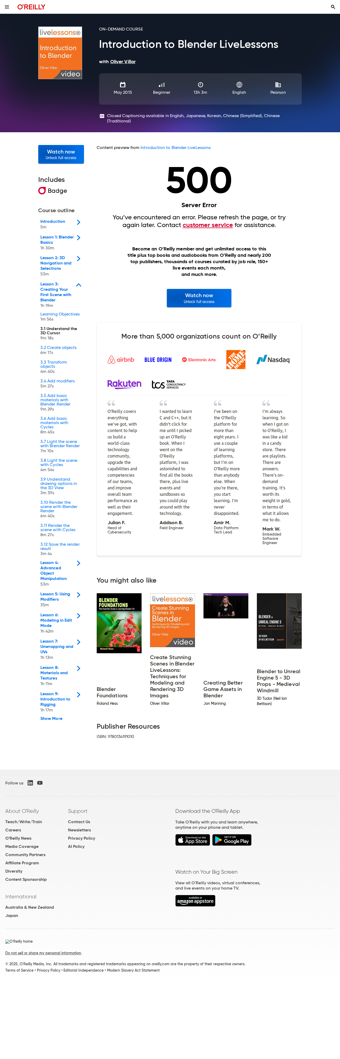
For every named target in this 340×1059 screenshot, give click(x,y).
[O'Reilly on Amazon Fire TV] (195, 905)
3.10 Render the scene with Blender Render (58, 509)
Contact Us (79, 822)
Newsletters (79, 830)
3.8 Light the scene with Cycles (59, 465)
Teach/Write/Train (23, 822)
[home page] (31, 7)
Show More (51, 718)
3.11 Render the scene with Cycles (57, 530)
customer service (208, 225)
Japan (11, 915)
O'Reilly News (18, 838)
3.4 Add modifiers (57, 383)
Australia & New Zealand (29, 907)
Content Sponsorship (26, 879)
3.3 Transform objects (53, 367)
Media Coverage (22, 846)
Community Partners (25, 854)
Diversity (13, 871)
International (20, 896)
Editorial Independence (83, 970)
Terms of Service (19, 970)
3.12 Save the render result (60, 549)
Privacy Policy (81, 838)
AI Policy (76, 846)
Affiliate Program (22, 863)
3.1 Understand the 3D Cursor (58, 333)
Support (78, 811)
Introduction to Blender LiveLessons (176, 147)
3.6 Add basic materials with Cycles (54, 425)
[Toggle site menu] (7, 7)
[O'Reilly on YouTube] (39, 782)
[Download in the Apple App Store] (192, 844)
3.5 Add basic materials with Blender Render (55, 403)
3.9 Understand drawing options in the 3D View (58, 486)
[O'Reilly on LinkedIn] (30, 782)
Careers (13, 830)
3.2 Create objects (58, 350)
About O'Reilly (22, 811)
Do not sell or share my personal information (43, 953)
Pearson (278, 92)
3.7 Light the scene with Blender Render (60, 446)
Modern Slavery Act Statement (133, 970)
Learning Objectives (60, 317)
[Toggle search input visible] (333, 7)
